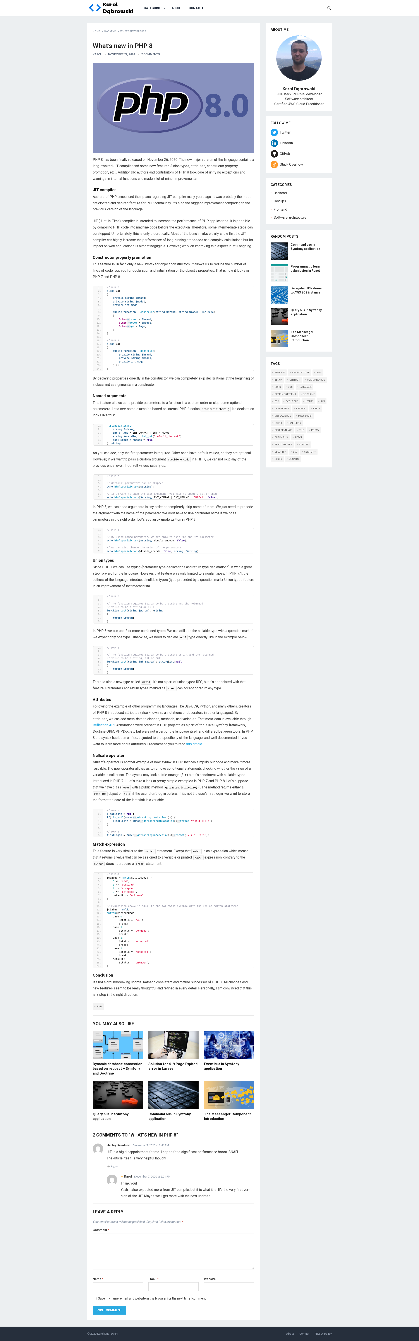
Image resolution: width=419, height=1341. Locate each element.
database (306, 387)
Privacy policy (323, 1333)
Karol (97, 54)
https (310, 401)
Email (153, 1279)
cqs (290, 387)
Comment (101, 1230)
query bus (281, 437)
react (298, 437)
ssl (295, 451)
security (280, 451)
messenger (305, 415)
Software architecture (290, 217)
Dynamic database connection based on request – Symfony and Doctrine (117, 1068)
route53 (304, 444)
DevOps (280, 201)
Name (98, 1279)
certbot (294, 379)
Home (96, 31)
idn (323, 401)
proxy (315, 430)
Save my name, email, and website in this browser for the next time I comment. (152, 1298)
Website (210, 1279)
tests (278, 459)
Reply (114, 1166)
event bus (292, 401)
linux (316, 408)
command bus (316, 379)
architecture (300, 372)
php (99, 1006)
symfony (310, 451)
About (177, 8)
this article (194, 744)
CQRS (278, 387)
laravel (301, 408)
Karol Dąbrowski (107, 1333)
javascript (282, 408)
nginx (278, 423)
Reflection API (104, 725)
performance (283, 430)
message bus (283, 415)
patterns (295, 423)
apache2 (280, 372)
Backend (110, 31)
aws (319, 372)
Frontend (280, 209)
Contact (196, 8)
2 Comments (150, 54)
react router (283, 444)
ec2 (277, 401)
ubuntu (294, 459)
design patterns (285, 394)
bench (278, 379)
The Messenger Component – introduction (302, 336)
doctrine (309, 394)
